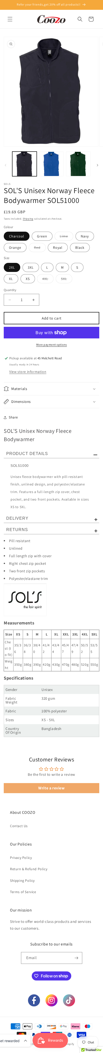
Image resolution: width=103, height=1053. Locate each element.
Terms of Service (23, 892)
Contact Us (19, 826)
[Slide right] (97, 165)
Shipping (28, 218)
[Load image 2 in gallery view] (51, 164)
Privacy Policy (21, 857)
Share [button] (13, 417)
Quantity (10, 290)
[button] (10, 19)
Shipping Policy (22, 880)
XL (11, 278)
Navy (85, 236)
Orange (15, 247)
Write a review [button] (51, 788)
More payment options (51, 344)
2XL (12, 267)
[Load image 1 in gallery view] (24, 164)
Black (79, 247)
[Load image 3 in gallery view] (78, 164)
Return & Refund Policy (28, 869)
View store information (27, 371)
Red (40, 248)
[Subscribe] (76, 958)
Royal (57, 247)
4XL (48, 279)
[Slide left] (5, 165)
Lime (66, 237)
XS (28, 278)
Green (42, 236)
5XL (66, 279)
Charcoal (16, 236)
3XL (31, 267)
